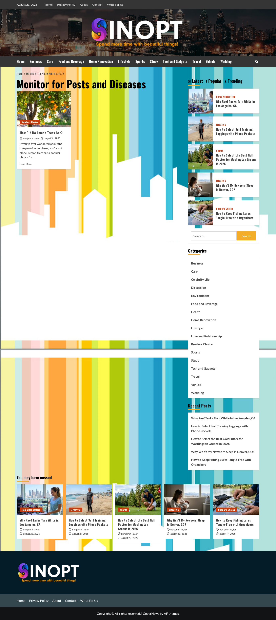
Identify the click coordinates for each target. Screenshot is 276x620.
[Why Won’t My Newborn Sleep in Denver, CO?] (200, 184)
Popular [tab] (214, 81)
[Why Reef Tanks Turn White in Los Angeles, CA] (200, 100)
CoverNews (151, 613)
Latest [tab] (197, 81)
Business (35, 61)
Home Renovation (101, 61)
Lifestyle (124, 61)
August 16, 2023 (52, 138)
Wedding (226, 61)
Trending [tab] (234, 81)
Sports (140, 61)
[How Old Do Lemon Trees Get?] (44, 109)
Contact (97, 4)
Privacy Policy (66, 4)
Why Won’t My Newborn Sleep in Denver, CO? (235, 187)
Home (49, 4)
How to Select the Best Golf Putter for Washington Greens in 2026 (236, 159)
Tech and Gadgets (175, 61)
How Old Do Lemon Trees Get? (41, 132)
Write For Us (115, 4)
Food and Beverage (71, 61)
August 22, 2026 (31, 533)
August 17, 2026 (227, 533)
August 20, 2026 (129, 538)
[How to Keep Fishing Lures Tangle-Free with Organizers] (200, 212)
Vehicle (210, 61)
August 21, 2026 (80, 533)
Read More (26, 163)
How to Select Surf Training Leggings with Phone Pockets (235, 131)
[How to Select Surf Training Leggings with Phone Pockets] (200, 128)
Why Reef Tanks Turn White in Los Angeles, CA (235, 103)
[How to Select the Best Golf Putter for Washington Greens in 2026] (200, 156)
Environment (200, 295)
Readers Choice (30, 122)
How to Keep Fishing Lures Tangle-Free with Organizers (234, 215)
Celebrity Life (200, 279)
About (84, 4)
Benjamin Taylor (31, 138)
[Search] (256, 61)
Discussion (198, 287)
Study (154, 61)
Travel (196, 61)
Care (50, 61)
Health (195, 312)
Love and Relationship (206, 336)
